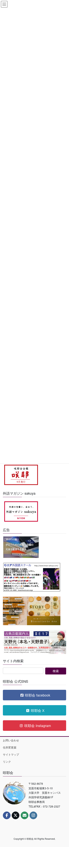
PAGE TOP (63, 818)
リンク (7, 761)
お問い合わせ (11, 740)
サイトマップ (11, 754)
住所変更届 (9, 747)
